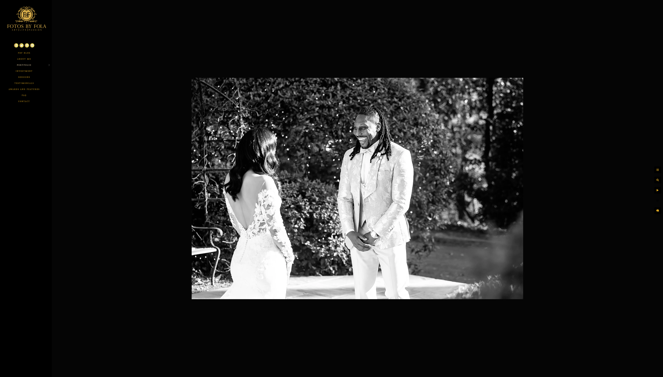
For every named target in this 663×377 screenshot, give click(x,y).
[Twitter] (21, 47)
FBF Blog (24, 53)
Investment (24, 71)
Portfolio (24, 65)
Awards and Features (24, 89)
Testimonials (24, 83)
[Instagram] (32, 47)
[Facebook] (16, 47)
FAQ (24, 95)
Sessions (24, 77)
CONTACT (24, 101)
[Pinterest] (27, 47)
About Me (24, 59)
